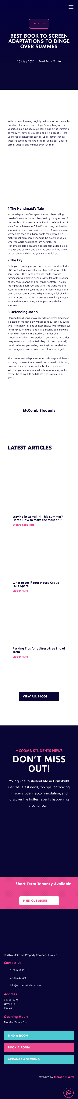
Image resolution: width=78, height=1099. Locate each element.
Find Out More (35, 900)
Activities (39, 23)
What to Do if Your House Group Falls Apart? (35, 584)
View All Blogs (35, 696)
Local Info (28, 524)
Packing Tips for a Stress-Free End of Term (38, 650)
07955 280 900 (18, 978)
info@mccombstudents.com (25, 985)
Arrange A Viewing (24, 1059)
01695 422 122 (18, 970)
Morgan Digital (64, 1077)
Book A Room (19, 1047)
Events (16, 524)
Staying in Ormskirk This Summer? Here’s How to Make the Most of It (37, 518)
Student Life (20, 590)
